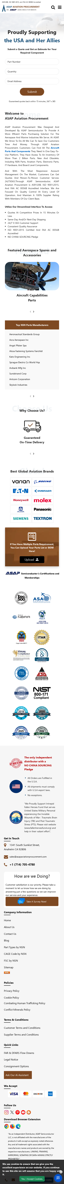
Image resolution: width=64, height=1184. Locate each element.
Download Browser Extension (22, 1119)
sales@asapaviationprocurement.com (28, 856)
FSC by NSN (11, 960)
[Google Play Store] (13, 1126)
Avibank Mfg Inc (17, 367)
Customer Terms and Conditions (22, 1027)
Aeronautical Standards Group (24, 334)
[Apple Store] (7, 1126)
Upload (30, 560)
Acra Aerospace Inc (18, 339)
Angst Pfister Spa (17, 345)
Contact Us (10, 933)
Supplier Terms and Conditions (21, 1034)
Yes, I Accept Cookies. (32, 1178)
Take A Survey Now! (36, 901)
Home (7, 920)
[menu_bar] (59, 7)
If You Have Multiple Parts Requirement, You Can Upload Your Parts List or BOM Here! (32, 548)
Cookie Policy (11, 997)
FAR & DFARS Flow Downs (19, 1053)
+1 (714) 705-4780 (22, 864)
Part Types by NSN (14, 947)
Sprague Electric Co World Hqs (24, 362)
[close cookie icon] (61, 1171)
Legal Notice (11, 1059)
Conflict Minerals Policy (17, 1009)
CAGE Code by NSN (15, 953)
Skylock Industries (18, 384)
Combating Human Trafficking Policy (24, 1003)
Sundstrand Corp (17, 373)
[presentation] (30, 311)
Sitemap (10, 967)
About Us (9, 927)
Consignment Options (16, 1066)
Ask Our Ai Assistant (17, 1075)
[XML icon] (7, 972)
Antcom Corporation (19, 379)
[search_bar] (53, 7)
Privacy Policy (11, 990)
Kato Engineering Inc (19, 356)
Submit (32, 92)
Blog (6, 940)
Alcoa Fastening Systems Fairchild (26, 351)
